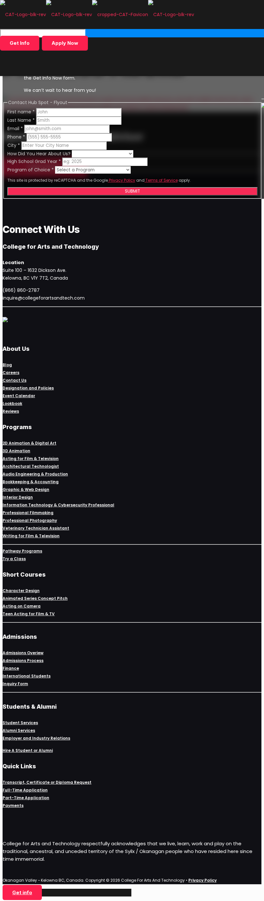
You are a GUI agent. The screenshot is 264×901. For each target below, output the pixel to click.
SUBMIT (132, 191)
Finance (11, 668)
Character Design (21, 590)
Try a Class (14, 558)
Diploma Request (73, 782)
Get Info (20, 43)
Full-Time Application (25, 790)
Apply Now (65, 43)
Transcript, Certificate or (29, 782)
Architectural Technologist (31, 466)
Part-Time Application (26, 797)
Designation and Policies (28, 388)
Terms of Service (161, 180)
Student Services (20, 722)
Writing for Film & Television (31, 536)
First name (21, 112)
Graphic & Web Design (26, 489)
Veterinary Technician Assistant (36, 528)
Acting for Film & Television (31, 458)
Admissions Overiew (23, 653)
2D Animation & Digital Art (29, 443)
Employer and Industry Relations (36, 738)
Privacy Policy (121, 180)
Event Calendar (19, 395)
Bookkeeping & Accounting (31, 481)
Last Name (21, 120)
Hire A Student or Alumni (28, 750)
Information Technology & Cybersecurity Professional (58, 505)
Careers (11, 372)
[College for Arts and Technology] (97, 14)
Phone (16, 137)
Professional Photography (30, 520)
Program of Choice (30, 170)
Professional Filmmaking (28, 512)
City (13, 145)
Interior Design (18, 497)
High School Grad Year (34, 161)
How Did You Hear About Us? (39, 153)
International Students (27, 676)
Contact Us (14, 380)
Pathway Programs (22, 551)
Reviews (11, 411)
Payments (13, 805)
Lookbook (12, 403)
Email (15, 128)
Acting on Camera (22, 606)
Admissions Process (23, 660)
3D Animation (16, 451)
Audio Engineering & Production (35, 474)
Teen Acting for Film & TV (29, 614)
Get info (22, 892)
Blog (7, 365)
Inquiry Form (15, 683)
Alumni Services (19, 730)
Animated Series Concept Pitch (35, 598)
